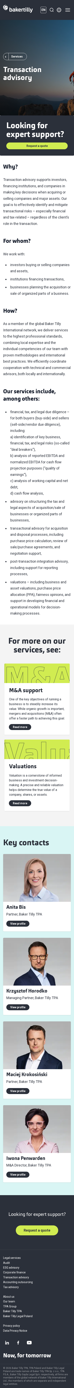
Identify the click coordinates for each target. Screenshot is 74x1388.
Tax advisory (11, 1287)
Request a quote (37, 145)
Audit (6, 1262)
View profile (17, 923)
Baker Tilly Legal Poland (18, 1316)
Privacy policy (11, 1325)
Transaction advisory (16, 1277)
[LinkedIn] (7, 1343)
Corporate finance (14, 1272)
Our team (9, 1301)
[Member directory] (59, 10)
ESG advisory (11, 1267)
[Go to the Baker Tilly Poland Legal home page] (18, 10)
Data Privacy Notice (15, 1330)
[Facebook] (18, 1343)
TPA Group (10, 1306)
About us (8, 1296)
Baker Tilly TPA (12, 1311)
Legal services (12, 1257)
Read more (20, 727)
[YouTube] (29, 1343)
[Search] (51, 10)
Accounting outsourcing (18, 1282)
